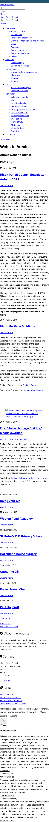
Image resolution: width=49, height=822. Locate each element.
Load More (5, 618)
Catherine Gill (9, 571)
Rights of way (17, 122)
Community (10, 94)
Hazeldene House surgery (18, 554)
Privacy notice (6, 694)
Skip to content (7, 4)
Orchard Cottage (30, 385)
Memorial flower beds (20, 128)
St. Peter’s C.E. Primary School (21, 536)
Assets (14, 56)
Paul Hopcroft (9, 607)
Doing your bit (10, 501)
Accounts (15, 47)
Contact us (10, 134)
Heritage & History (19, 106)
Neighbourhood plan (20, 103)
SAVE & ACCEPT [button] (7, 820)
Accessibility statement (10, 697)
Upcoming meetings (20, 66)
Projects (14, 81)
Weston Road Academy (16, 518)
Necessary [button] (5, 770)
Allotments (15, 125)
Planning (15, 78)
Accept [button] (13, 715)
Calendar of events (19, 90)
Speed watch (17, 131)
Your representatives (20, 115)
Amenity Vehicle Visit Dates (23, 109)
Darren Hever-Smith (14, 589)
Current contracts (19, 50)
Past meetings (17, 62)
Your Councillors (18, 31)
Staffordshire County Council (13, 703)
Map (13, 100)
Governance (16, 34)
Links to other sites (19, 112)
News (8, 84)
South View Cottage (34, 390)
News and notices (22, 439)
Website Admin (6, 185)
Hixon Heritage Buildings (17, 326)
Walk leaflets (16, 119)
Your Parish (10, 28)
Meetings (9, 59)
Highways (15, 75)
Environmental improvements (24, 72)
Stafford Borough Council (11, 700)
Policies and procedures (21, 38)
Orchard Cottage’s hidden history (25, 478)
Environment (10, 69)
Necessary (8, 773)
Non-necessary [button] (7, 795)
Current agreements (20, 53)
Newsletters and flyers (21, 87)
